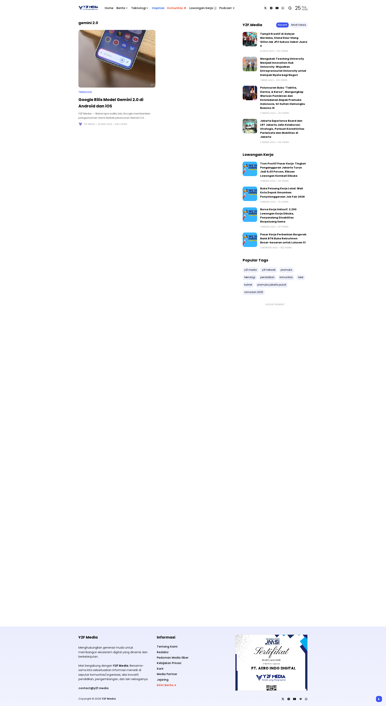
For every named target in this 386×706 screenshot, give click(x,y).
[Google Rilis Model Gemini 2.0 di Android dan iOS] (116, 59)
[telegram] (300, 699)
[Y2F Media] (88, 8)
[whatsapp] (282, 8)
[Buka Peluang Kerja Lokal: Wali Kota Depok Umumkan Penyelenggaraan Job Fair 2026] (250, 194)
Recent (282, 25)
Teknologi (85, 92)
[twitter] (265, 8)
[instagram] (271, 8)
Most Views (298, 25)
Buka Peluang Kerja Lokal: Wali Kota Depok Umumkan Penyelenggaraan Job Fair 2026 (282, 192)
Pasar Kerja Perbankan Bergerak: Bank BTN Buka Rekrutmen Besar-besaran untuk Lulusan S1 (283, 238)
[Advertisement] (275, 462)
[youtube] (277, 8)
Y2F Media (89, 124)
